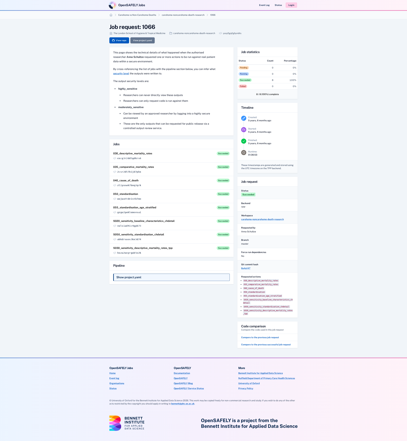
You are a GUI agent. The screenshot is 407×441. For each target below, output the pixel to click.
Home (112, 373)
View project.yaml (142, 40)
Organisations (116, 383)
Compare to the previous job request (260, 337)
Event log (114, 378)
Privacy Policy (245, 388)
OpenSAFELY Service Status (189, 388)
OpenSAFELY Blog (183, 383)
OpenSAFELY (181, 378)
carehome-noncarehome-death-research (183, 15)
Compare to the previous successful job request (266, 344)
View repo (121, 40)
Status (278, 5)
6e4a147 (245, 268)
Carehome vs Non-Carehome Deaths (137, 15)
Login (291, 5)
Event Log (264, 5)
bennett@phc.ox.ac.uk (182, 403)
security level (121, 73)
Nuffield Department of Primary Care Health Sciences (266, 378)
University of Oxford (249, 383)
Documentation (182, 373)
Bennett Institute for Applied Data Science (260, 373)
